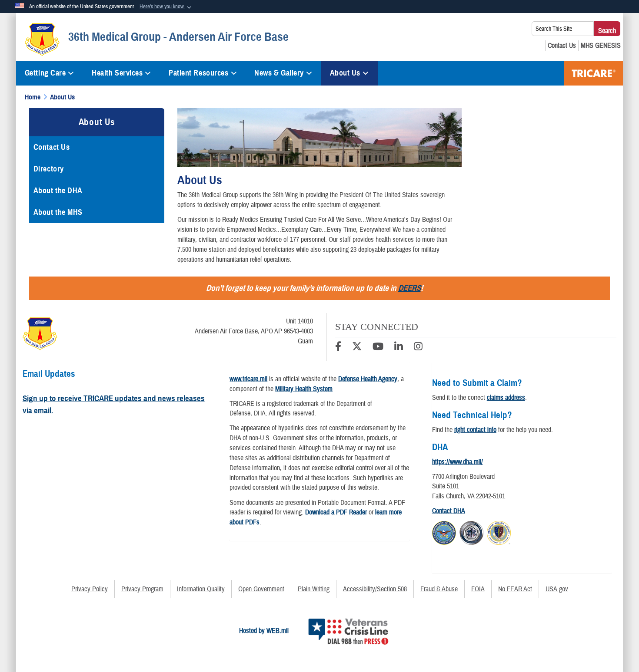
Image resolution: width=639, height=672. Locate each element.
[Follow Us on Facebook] (338, 347)
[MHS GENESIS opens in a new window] (601, 45)
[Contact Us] (562, 45)
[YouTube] (378, 347)
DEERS (409, 288)
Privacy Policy (89, 589)
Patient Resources (199, 73)
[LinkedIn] (398, 347)
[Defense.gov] (444, 531)
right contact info (475, 429)
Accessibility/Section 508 (375, 589)
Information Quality (201, 589)
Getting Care (45, 73)
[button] (166, 7)
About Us (345, 73)
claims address (506, 397)
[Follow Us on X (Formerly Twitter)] (357, 347)
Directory (48, 169)
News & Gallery (279, 73)
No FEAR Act (515, 589)
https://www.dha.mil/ (457, 462)
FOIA (478, 589)
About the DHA (58, 190)
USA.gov (557, 589)
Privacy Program (142, 589)
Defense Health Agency (367, 379)
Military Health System (304, 389)
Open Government (261, 589)
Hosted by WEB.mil (264, 630)
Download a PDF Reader (336, 512)
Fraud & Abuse (439, 589)
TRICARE (593, 73)
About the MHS (58, 212)
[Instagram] (418, 347)
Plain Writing (313, 589)
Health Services (117, 73)
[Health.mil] (471, 531)
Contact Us (51, 147)
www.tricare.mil (248, 379)
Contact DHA (448, 511)
